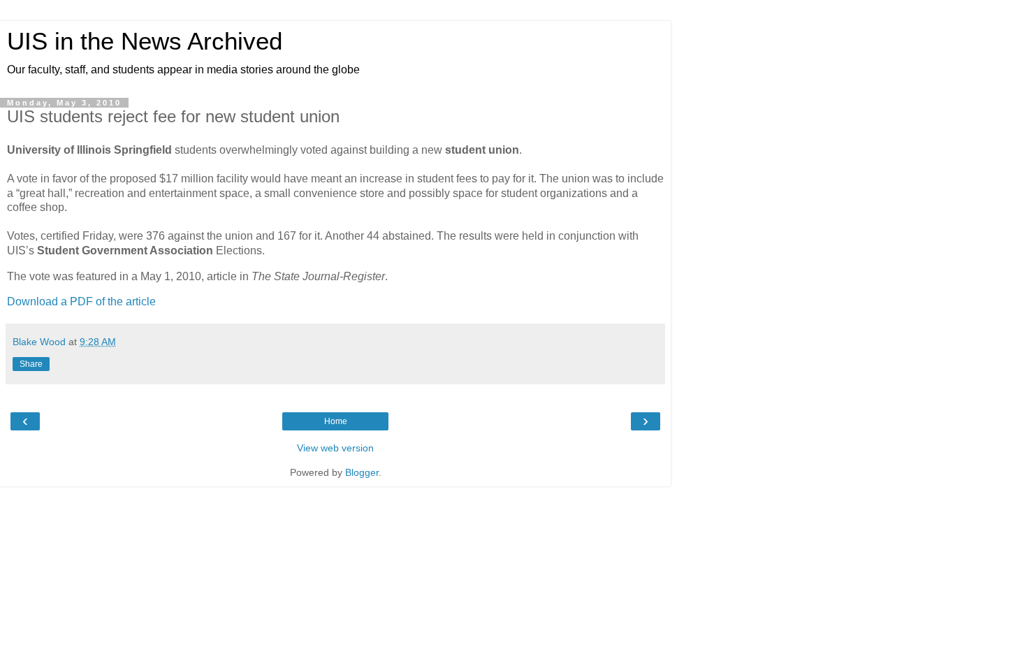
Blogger (362, 472)
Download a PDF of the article (81, 301)
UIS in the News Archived (144, 41)
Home (335, 421)
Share (31, 364)
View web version (335, 447)
